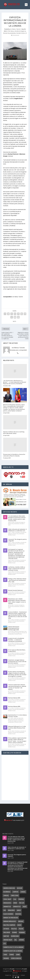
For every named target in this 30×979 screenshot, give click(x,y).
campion (15, 892)
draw (15, 903)
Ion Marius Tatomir (15, 29)
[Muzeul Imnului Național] (5, 591)
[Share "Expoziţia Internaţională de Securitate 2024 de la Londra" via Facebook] (5, 314)
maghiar (18, 914)
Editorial (16, 631)
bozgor (19, 888)
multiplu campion (9, 925)
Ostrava (6, 928)
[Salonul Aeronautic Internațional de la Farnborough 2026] (5, 628)
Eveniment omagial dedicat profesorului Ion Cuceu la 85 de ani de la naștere (17, 661)
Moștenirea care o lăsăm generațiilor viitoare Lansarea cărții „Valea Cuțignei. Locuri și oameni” (17, 601)
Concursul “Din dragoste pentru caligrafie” (17, 540)
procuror (7, 932)
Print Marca (11, 31)
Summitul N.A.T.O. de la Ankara (13, 947)
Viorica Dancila (16, 958)
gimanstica (7, 906)
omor (19, 925)
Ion (5, 910)
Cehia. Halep (7, 899)
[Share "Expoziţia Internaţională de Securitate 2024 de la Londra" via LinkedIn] (21, 314)
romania (22, 932)
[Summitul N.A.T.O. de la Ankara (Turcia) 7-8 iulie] (5, 716)
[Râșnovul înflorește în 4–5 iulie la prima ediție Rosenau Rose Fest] (5, 727)
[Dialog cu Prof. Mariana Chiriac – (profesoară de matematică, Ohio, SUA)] (5, 580)
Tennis (11, 954)
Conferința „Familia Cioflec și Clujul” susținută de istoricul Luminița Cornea (16, 568)
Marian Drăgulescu (10, 921)
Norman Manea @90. (14, 698)
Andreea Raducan (9, 888)
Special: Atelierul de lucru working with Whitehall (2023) (13, 432)
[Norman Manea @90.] (5, 699)
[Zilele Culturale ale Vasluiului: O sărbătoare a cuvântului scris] (5, 530)
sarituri (6, 936)
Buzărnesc (7, 892)
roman (14, 932)
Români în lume (20, 33)
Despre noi (8, 975)
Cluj (14, 899)
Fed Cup (21, 903)
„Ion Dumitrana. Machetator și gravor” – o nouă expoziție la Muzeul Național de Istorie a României (14, 382)
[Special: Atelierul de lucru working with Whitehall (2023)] (15, 422)
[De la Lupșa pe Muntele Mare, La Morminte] (5, 651)
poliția (21, 928)
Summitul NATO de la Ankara (13, 951)
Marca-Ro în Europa (12, 719)
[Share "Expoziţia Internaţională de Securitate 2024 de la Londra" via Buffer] (25, 314)
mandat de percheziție (11, 917)
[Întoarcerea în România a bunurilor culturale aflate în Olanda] (15, 445)
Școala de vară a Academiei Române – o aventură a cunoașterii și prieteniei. (16, 639)
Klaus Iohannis (8, 914)
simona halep (8, 940)
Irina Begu (11, 910)
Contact (23, 975)
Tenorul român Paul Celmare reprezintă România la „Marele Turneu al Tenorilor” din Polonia (17, 687)
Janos (19, 910)
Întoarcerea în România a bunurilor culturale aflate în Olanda (14, 455)
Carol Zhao (14, 895)
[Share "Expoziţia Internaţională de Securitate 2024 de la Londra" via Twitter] (8, 314)
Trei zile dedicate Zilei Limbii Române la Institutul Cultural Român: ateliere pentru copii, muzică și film (16, 518)
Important (21, 631)
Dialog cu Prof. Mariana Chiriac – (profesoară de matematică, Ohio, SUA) (17, 580)
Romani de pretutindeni (9, 33)
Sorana (21, 940)
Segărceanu (15, 936)
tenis (5, 954)
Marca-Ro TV (15, 975)
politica (13, 928)
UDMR (18, 954)
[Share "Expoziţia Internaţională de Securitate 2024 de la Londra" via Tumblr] (15, 314)
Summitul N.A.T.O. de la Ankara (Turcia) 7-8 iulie (17, 715)
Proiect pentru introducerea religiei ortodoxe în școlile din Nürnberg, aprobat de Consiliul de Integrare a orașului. (17, 674)
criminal (21, 899)
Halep (24, 906)
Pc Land (12, 969)
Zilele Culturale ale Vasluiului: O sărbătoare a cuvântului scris (17, 529)
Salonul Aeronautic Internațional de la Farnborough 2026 (13, 628)
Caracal (6, 895)
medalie (20, 921)
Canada (23, 892)
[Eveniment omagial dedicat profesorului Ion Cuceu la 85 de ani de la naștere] (5, 661)
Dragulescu (7, 903)
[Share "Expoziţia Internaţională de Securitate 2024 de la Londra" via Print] (18, 317)
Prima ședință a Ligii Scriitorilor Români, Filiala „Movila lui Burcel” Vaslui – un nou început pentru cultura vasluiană (17, 740)
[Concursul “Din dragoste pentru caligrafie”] (5, 540)
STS (5, 943)
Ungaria (6, 958)
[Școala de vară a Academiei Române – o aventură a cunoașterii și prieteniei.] (5, 639)
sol (15, 940)
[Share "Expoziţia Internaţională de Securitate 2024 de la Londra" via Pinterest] (18, 314)
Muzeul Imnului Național (15, 590)
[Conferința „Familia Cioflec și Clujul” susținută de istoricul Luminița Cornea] (5, 568)
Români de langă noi (20, 31)
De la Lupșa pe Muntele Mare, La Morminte (16, 650)
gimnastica (16, 906)
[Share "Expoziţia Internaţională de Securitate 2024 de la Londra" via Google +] (11, 314)
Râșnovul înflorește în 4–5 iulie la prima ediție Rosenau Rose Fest (17, 728)
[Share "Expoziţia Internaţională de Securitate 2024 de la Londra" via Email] (15, 317)
